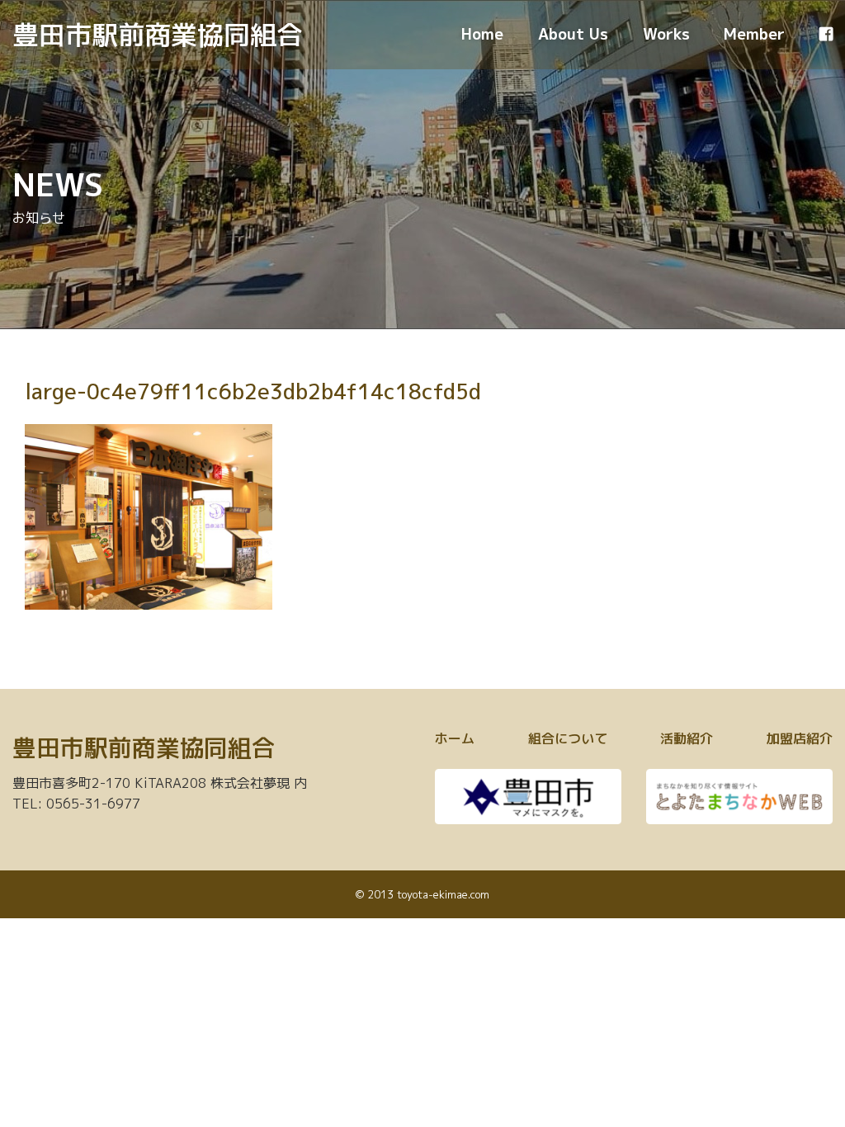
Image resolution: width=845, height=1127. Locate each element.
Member (754, 34)
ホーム (454, 738)
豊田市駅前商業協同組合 (157, 35)
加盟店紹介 (800, 738)
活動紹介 (686, 738)
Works (666, 34)
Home (482, 34)
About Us (573, 34)
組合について (567, 738)
